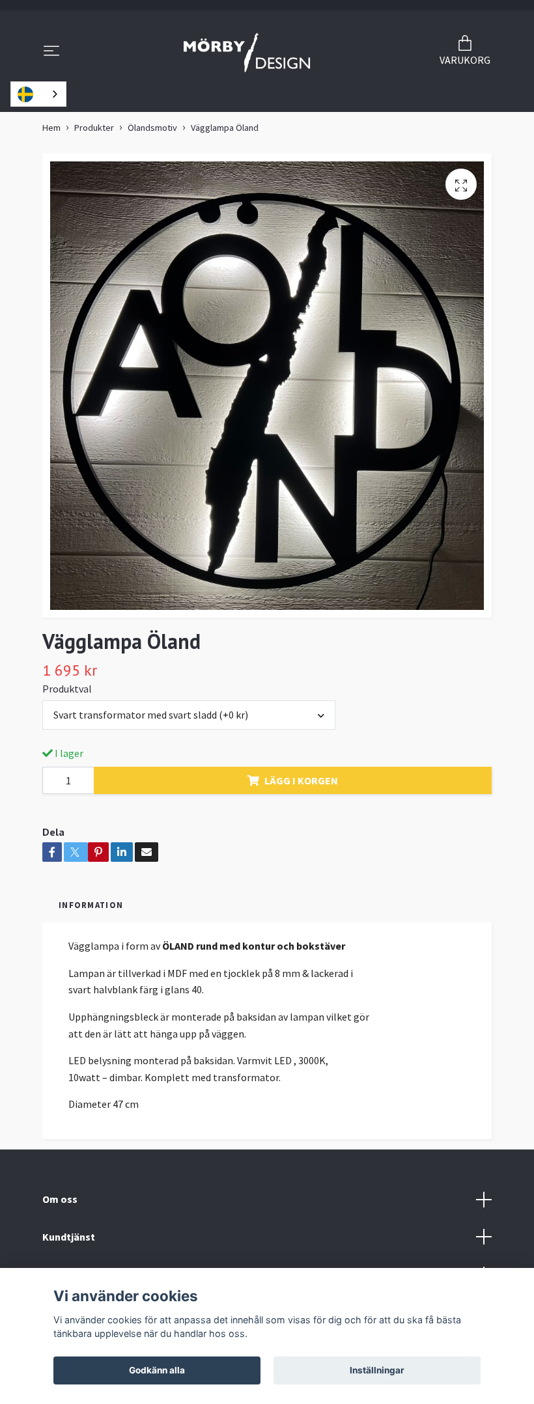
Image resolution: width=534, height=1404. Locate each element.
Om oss (59, 1198)
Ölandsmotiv (152, 127)
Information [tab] (91, 905)
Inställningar (377, 1370)
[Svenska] (38, 94)
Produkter (94, 127)
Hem (51, 127)
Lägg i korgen (301, 780)
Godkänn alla (157, 1370)
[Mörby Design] (247, 52)
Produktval (67, 688)
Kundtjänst (68, 1236)
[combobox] (38, 94)
